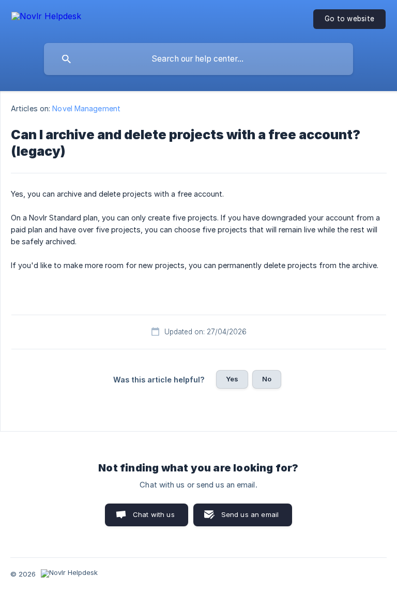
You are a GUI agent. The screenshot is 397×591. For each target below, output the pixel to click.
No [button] (266, 379)
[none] (46, 17)
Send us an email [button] (250, 514)
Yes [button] (232, 379)
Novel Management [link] (86, 108)
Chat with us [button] (154, 514)
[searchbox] (198, 59)
